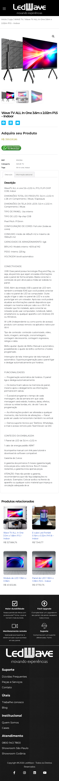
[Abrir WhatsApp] (52, 774)
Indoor (27, 167)
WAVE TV (18, 19)
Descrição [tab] (8, 175)
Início (4, 19)
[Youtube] (45, 773)
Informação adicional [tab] (24, 175)
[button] (53, 36)
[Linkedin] (35, 773)
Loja (10, 19)
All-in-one (20, 167)
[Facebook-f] (14, 773)
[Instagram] (24, 773)
